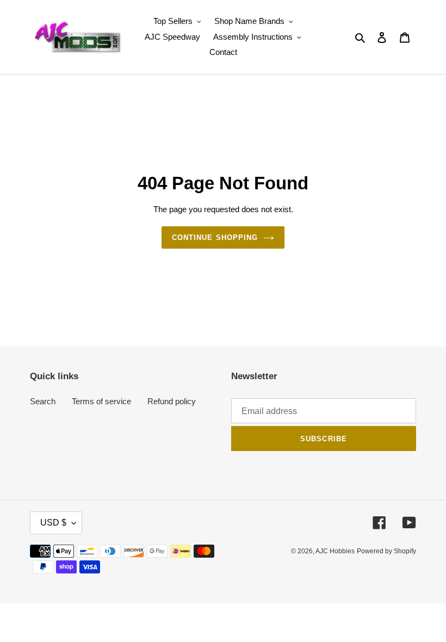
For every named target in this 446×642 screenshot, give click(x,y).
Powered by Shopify (386, 551)
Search (42, 401)
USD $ (53, 522)
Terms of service (101, 401)
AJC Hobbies (335, 551)
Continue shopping (215, 237)
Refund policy (171, 401)
